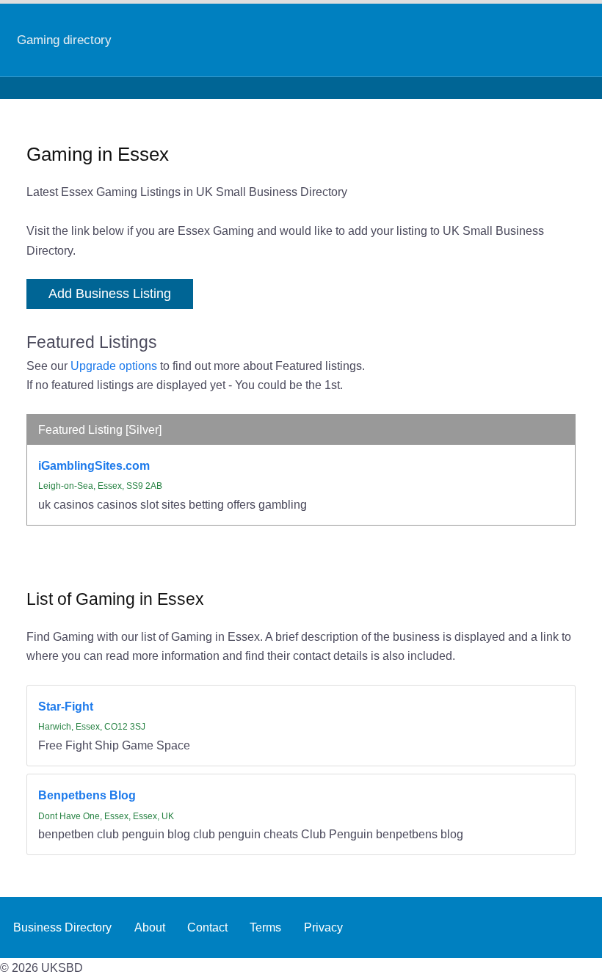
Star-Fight (65, 706)
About (149, 927)
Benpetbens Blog (87, 795)
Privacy (323, 927)
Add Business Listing (109, 293)
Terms (265, 927)
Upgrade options (113, 365)
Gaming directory (64, 39)
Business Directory (62, 927)
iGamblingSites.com (94, 465)
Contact (207, 927)
